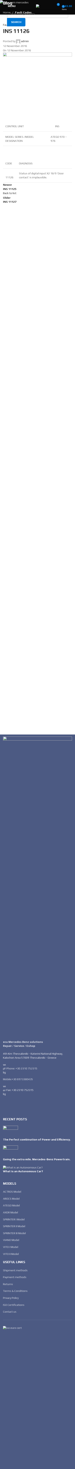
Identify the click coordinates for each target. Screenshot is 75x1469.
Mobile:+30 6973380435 (18, 1079)
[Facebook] (8, 1105)
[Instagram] (19, 1105)
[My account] (49, 6)
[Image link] (37, 886)
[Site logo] (37, 5)
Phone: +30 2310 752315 (21, 1068)
